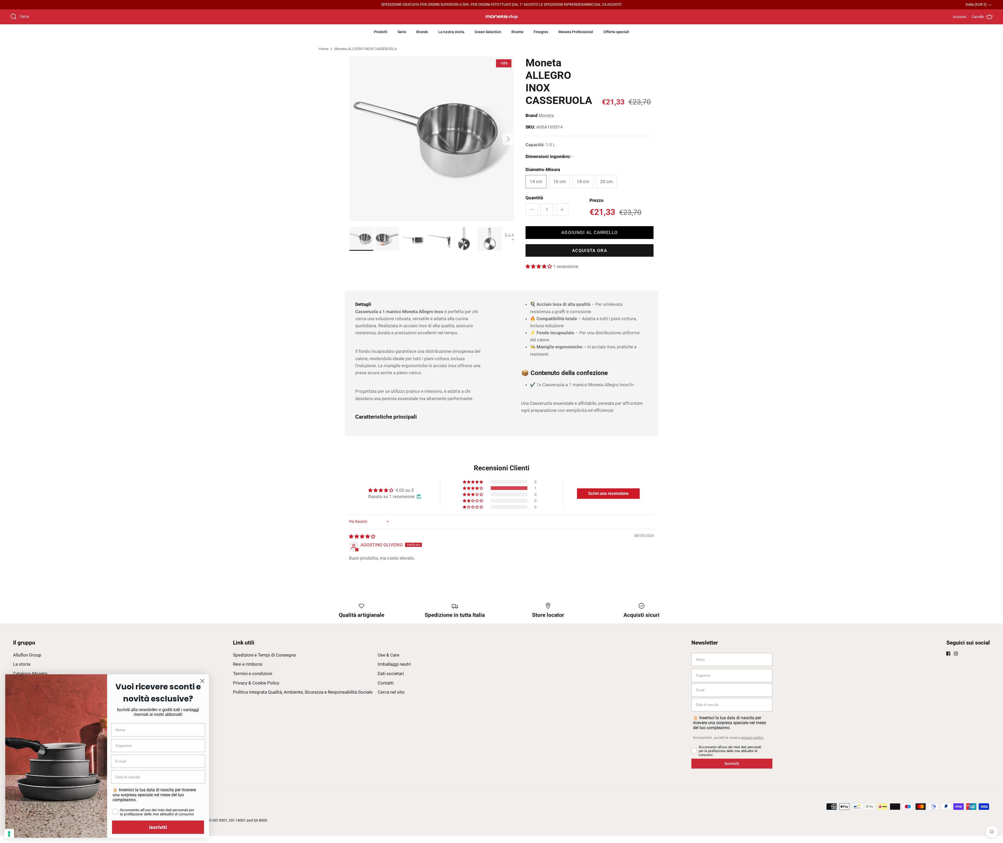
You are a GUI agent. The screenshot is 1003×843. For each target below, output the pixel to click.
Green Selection (488, 32)
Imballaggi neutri (394, 664)
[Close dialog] (202, 681)
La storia (21, 664)
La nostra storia (451, 32)
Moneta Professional (575, 32)
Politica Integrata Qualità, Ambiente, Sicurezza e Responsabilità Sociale (302, 692)
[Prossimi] (508, 139)
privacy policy (752, 737)
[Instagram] (956, 653)
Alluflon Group (27, 655)
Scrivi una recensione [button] (608, 493)
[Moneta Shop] (501, 17)
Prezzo (597, 200)
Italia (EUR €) (976, 4)
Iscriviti (732, 763)
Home (323, 48)
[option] (431, 139)
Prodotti (380, 32)
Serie (402, 32)
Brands (422, 32)
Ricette (517, 32)
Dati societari (391, 673)
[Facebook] (948, 653)
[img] (362, 536)
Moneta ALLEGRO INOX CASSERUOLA (365, 48)
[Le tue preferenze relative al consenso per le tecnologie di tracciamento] (9, 834)
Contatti (386, 683)
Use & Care (388, 655)
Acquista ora (589, 250)
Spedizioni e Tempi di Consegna (264, 655)
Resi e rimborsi (248, 664)
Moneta (546, 115)
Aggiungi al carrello (589, 232)
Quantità (534, 197)
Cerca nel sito (391, 692)
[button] (539, 266)
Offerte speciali (616, 32)
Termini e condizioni (252, 673)
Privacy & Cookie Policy (256, 683)
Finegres (541, 32)
